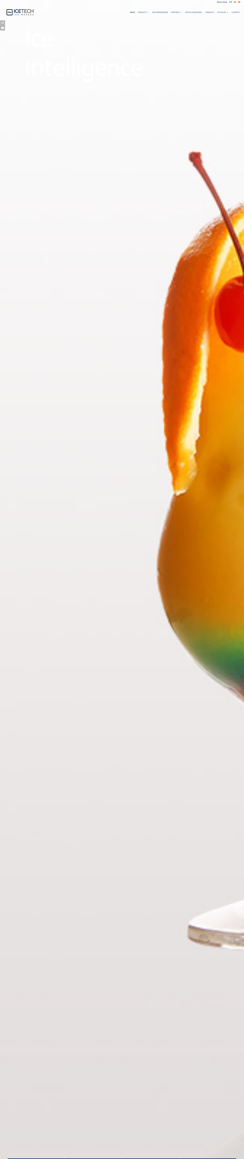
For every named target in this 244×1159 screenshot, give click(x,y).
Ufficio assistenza (193, 12)
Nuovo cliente (222, 2)
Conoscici (209, 12)
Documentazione (160, 12)
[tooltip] (2, 22)
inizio (132, 12)
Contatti (236, 12)
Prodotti (142, 12)
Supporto (175, 12)
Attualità (221, 12)
